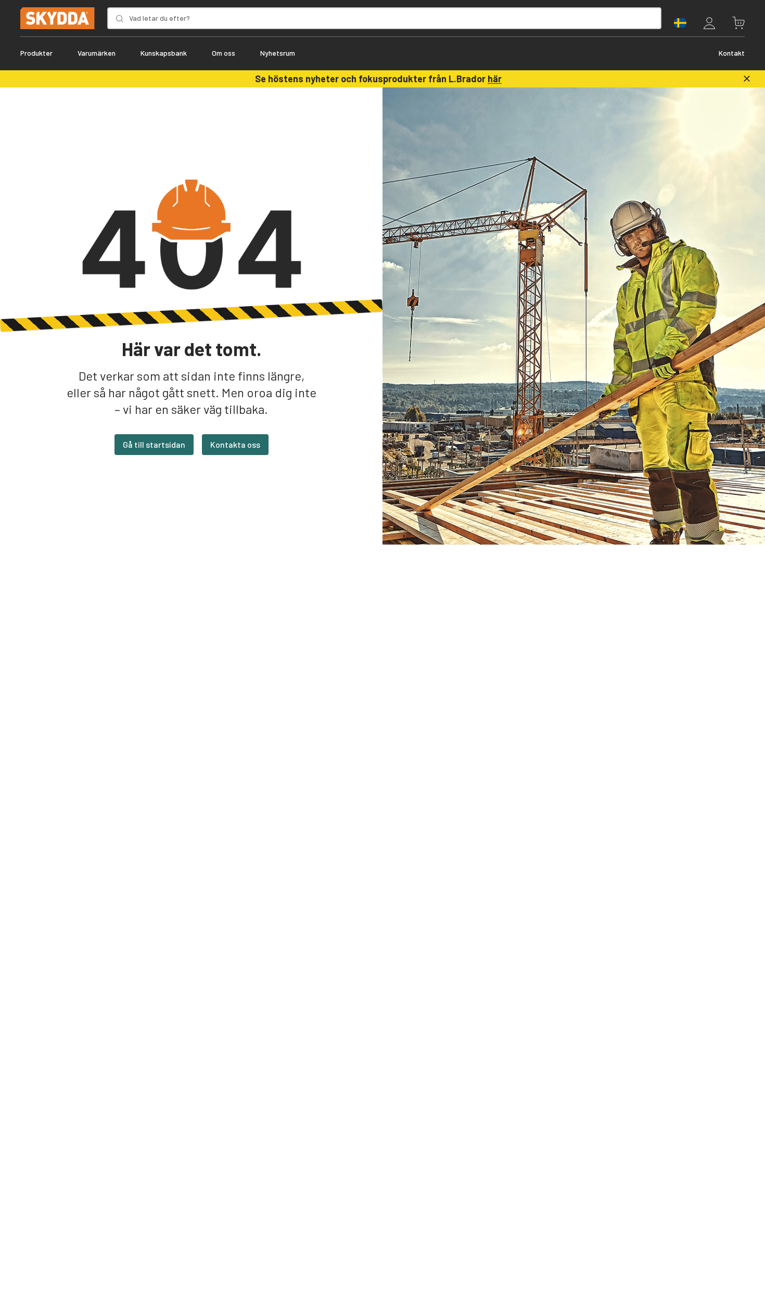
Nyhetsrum (277, 52)
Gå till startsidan (154, 444)
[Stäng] (747, 78)
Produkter (36, 52)
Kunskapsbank (164, 52)
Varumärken (97, 52)
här (495, 78)
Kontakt (732, 52)
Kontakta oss (235, 444)
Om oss (223, 52)
